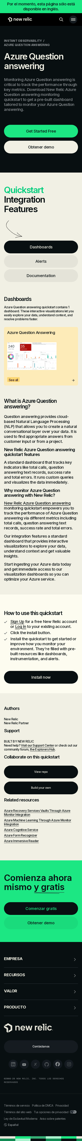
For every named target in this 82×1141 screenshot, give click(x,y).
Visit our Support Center (37, 745)
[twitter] (35, 1064)
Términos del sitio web (17, 1112)
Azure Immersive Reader (21, 841)
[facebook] (57, 1064)
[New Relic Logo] (19, 19)
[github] (46, 1064)
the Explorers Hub (42, 749)
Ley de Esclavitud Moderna (20, 1118)
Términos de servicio (17, 1105)
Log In (20, 626)
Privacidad (62, 1105)
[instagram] (69, 1064)
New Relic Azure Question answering (37, 503)
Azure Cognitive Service (21, 830)
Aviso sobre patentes (53, 1118)
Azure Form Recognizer (20, 835)
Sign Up (17, 621)
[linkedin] (13, 1064)
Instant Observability (23, 41)
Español (13, 1124)
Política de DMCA (42, 1105)
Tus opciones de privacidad (51, 1112)
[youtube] (24, 1064)
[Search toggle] (61, 19)
